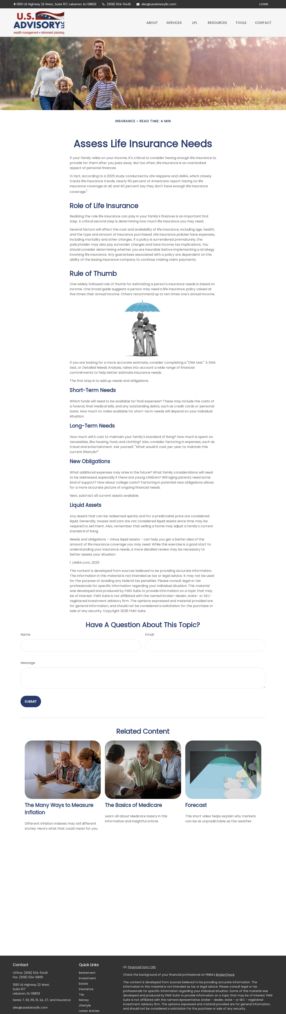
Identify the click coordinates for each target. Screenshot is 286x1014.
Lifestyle (85, 1005)
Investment (87, 978)
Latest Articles (89, 1011)
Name (25, 634)
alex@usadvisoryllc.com (158, 4)
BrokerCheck (225, 975)
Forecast (196, 805)
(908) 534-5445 (119, 4)
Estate (83, 984)
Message (28, 662)
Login (263, 4)
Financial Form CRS (142, 967)
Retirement (87, 973)
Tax (81, 994)
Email (149, 634)
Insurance (86, 989)
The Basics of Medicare (133, 805)
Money (84, 1000)
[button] (152, 22)
